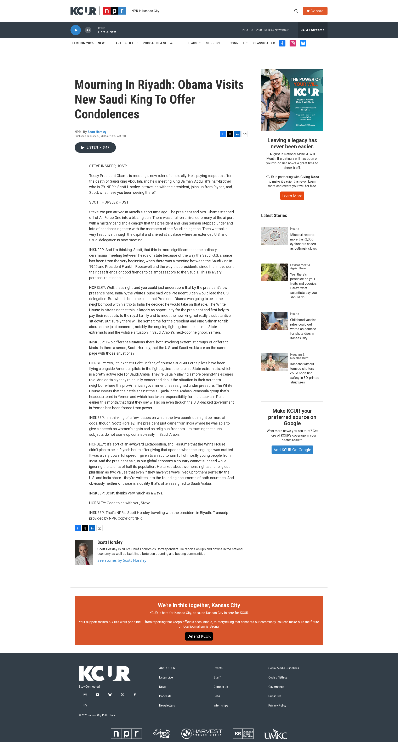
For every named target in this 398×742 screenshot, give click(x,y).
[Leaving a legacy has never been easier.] (292, 100)
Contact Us (221, 686)
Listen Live (166, 677)
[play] (75, 30)
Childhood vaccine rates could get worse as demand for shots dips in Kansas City (303, 329)
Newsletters (167, 705)
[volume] (88, 30)
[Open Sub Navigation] (110, 43)
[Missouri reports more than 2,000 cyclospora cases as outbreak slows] (274, 236)
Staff (217, 677)
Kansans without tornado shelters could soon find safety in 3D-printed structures (304, 373)
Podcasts (165, 696)
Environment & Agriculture (300, 266)
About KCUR (167, 668)
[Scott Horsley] (84, 552)
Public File (274, 696)
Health (294, 228)
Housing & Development (299, 356)
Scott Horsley (97, 132)
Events (218, 668)
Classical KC (264, 43)
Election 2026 (82, 43)
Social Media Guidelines (283, 668)
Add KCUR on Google (292, 449)
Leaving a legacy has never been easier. (292, 143)
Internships (221, 705)
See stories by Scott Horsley (121, 560)
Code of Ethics (277, 677)
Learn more (292, 195)
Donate (317, 11)
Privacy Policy (277, 705)
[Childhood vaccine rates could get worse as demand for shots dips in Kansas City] (274, 321)
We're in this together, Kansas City (199, 605)
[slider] (94, 30)
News (102, 43)
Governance (276, 686)
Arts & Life (125, 43)
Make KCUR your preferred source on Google (292, 417)
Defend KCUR (199, 636)
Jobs (217, 696)
